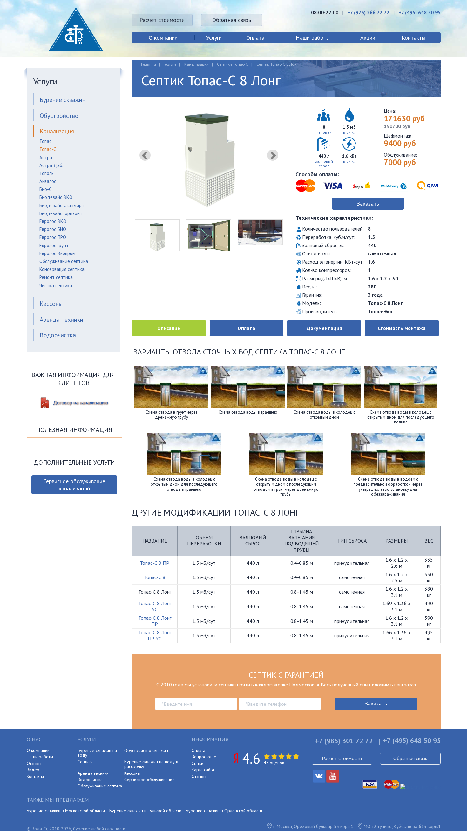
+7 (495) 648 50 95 (419, 12)
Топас (45, 141)
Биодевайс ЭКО (55, 197)
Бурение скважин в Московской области (66, 810)
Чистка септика (55, 285)
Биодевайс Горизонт (60, 213)
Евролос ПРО (52, 237)
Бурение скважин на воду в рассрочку (151, 764)
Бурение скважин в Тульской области (145, 810)
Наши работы (313, 37)
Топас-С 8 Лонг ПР (154, 621)
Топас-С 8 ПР (154, 563)
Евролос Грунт (54, 245)
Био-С (45, 189)
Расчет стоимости (162, 20)
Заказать (368, 203)
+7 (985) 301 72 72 (344, 740)
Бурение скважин (62, 100)
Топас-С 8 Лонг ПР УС (154, 635)
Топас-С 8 (155, 577)
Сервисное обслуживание (149, 779)
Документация (324, 328)
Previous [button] (145, 155)
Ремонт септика (56, 277)
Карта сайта (203, 770)
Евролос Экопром (57, 253)
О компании (163, 37)
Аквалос (47, 181)
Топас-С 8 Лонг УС (154, 606)
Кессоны (51, 303)
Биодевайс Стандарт (61, 205)
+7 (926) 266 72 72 (368, 12)
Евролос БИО (52, 229)
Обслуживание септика (63, 261)
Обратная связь (231, 20)
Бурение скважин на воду (97, 752)
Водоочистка (58, 335)
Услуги (214, 37)
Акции (367, 37)
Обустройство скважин (146, 750)
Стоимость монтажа (402, 328)
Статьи (197, 763)
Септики (85, 762)
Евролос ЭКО (52, 221)
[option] (209, 159)
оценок (274, 763)
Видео (33, 770)
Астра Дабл (51, 165)
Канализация (57, 131)
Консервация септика (62, 269)
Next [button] (272, 155)
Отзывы (34, 763)
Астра (45, 157)
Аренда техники (61, 319)
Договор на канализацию (80, 402)
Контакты (413, 37)
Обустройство (59, 115)
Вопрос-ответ (205, 756)
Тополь (46, 173)
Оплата (255, 37)
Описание (168, 328)
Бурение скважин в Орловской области (224, 810)
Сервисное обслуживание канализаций (74, 484)
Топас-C (47, 149)
